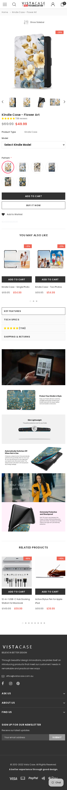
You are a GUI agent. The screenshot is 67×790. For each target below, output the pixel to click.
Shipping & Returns (17, 336)
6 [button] (38, 623)
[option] (33, 61)
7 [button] (41, 623)
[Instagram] (11, 683)
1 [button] (30, 301)
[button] (8, 118)
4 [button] (32, 623)
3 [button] (36, 301)
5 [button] (35, 623)
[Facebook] (4, 683)
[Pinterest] (19, 683)
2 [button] (33, 301)
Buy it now (33, 205)
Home (5, 12)
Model (5, 138)
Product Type (9, 131)
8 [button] (44, 623)
